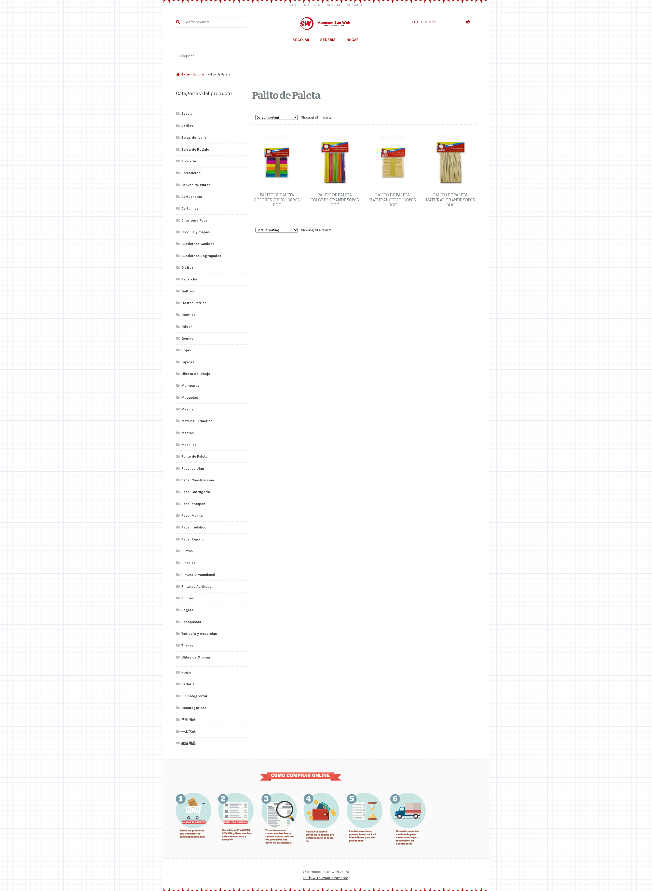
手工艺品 (188, 731)
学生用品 (188, 719)
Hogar (352, 39)
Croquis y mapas (195, 232)
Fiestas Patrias (194, 303)
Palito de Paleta (194, 456)
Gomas (187, 338)
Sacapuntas (191, 622)
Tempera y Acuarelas (199, 633)
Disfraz (187, 267)
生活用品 (188, 743)
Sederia (327, 39)
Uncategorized (194, 708)
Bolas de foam (193, 137)
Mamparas (190, 385)
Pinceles (188, 563)
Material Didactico (196, 421)
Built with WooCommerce (325, 877)
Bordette (188, 161)
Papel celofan (192, 468)
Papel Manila (192, 515)
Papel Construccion (197, 480)
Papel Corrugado (195, 492)
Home (185, 74)
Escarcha (189, 279)
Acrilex (187, 126)
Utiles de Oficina (195, 657)
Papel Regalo (192, 539)
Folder (186, 327)
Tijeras (187, 645)
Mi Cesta (333, 5)
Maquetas (189, 397)
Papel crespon (193, 504)
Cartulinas (190, 208)
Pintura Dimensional (198, 575)
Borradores (191, 173)
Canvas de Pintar (195, 185)
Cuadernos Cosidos (197, 244)
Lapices (187, 362)
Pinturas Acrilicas (196, 586)
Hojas (186, 350)
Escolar (301, 39)
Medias (187, 433)
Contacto (355, 5)
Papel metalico (193, 527)
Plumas (187, 598)
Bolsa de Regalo (195, 149)
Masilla (187, 409)
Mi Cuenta (312, 5)
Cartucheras (191, 197)
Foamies (188, 315)
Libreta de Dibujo (195, 374)
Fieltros (187, 291)
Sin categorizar (194, 696)
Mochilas (189, 445)
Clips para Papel (195, 220)
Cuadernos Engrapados (201, 256)
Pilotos (187, 551)
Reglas (187, 610)
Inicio (293, 5)
